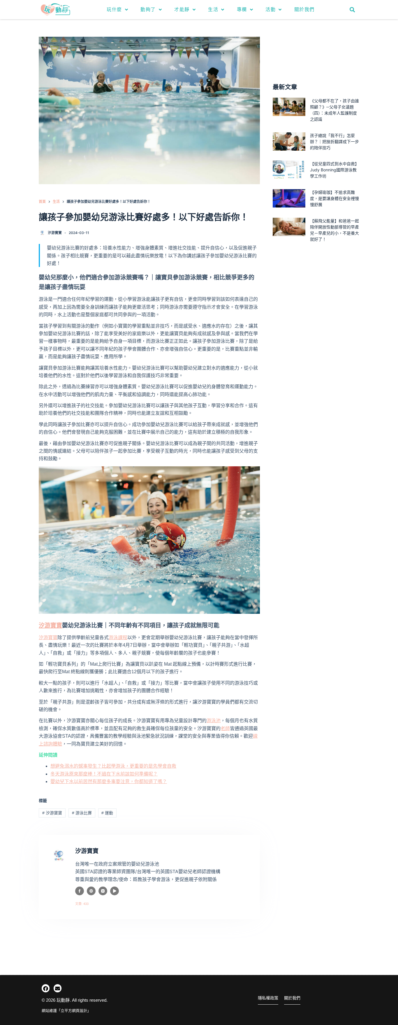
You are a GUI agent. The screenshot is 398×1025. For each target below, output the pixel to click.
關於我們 (304, 9)
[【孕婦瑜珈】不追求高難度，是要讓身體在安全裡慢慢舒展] (289, 198)
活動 (270, 9)
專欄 (242, 9)
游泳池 (214, 720)
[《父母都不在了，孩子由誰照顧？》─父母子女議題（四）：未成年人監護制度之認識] (289, 107)
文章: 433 (82, 904)
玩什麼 (114, 9)
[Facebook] (46, 988)
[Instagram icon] (102, 891)
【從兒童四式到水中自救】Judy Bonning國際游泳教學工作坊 (334, 169)
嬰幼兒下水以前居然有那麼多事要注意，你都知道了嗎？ (108, 781)
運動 (107, 812)
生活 (213, 9)
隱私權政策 (268, 998)
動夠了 (148, 9)
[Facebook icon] (79, 891)
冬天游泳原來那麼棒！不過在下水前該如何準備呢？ (104, 773)
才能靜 (182, 9)
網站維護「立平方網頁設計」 (66, 1010)
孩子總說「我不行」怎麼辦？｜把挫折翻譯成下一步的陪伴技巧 (334, 141)
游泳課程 (118, 637)
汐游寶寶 (48, 637)
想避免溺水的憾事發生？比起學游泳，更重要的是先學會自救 (113, 766)
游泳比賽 (82, 812)
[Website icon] (91, 891)
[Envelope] (57, 988)
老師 (225, 728)
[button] (352, 9)
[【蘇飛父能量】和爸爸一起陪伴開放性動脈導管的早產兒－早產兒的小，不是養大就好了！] (289, 227)
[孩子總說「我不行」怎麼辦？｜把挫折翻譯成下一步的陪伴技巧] (289, 141)
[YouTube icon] (114, 891)
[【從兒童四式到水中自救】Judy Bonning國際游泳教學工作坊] (289, 170)
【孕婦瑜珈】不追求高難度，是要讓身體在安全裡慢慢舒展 (334, 198)
